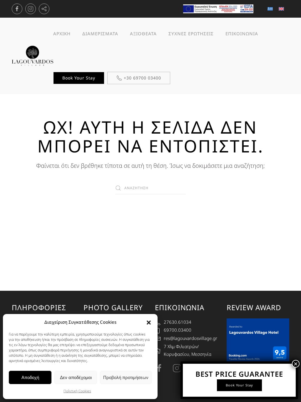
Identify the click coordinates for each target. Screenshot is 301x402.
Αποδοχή (30, 377)
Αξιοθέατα (143, 33)
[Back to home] (32, 56)
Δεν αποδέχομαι (76, 377)
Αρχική (62, 33)
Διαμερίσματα (100, 33)
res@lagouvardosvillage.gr (190, 338)
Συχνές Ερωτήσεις (191, 33)
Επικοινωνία (241, 33)
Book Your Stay (78, 78)
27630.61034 (177, 322)
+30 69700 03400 (142, 78)
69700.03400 (177, 330)
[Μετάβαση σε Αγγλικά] (281, 8)
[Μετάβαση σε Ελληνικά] (270, 8)
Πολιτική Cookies (77, 390)
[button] (149, 322)
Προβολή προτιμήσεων (125, 377)
